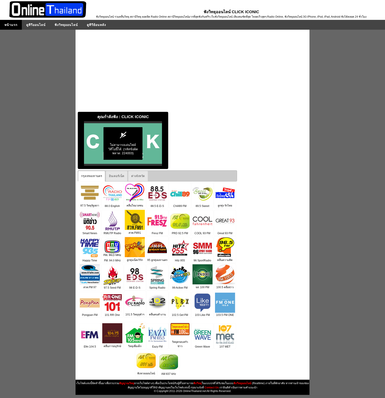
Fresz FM (157, 233)
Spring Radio (157, 287)
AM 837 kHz (168, 373)
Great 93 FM (224, 233)
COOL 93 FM (202, 233)
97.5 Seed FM (112, 287)
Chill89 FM (179, 206)
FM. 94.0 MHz (112, 260)
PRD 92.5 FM (180, 233)
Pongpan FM (90, 315)
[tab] (91, 176)
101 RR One (112, 315)
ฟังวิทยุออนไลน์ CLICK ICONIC (231, 12)
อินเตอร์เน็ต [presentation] (116, 176)
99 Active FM (180, 287)
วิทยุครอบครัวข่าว (180, 344)
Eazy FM (157, 346)
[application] (123, 143)
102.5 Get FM (180, 315)
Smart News (89, 233)
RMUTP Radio (112, 233)
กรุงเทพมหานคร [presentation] (91, 176)
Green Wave (202, 346)
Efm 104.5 (90, 346)
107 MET (224, 346)
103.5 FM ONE (225, 315)
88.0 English (112, 206)
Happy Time (89, 260)
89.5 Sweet (202, 206)
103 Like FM (202, 315)
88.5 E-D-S (157, 206)
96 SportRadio (202, 260)
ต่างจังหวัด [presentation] (138, 176)
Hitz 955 (180, 260)
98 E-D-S (134, 287)
